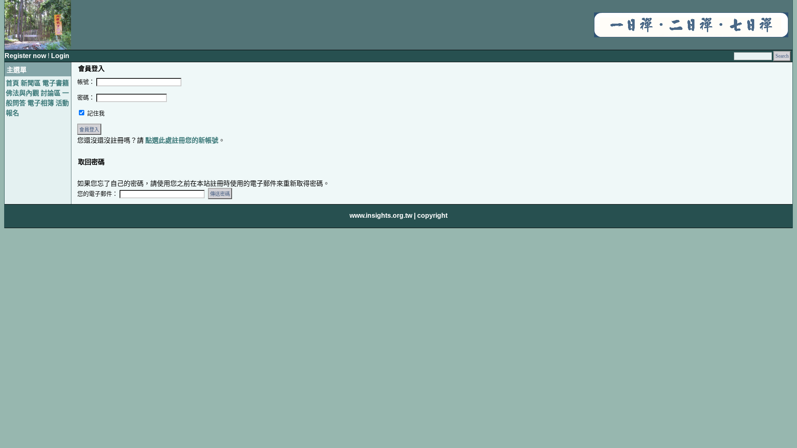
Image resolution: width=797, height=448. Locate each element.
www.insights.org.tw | (383, 215)
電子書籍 (55, 83)
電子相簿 (40, 103)
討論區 (51, 93)
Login (60, 55)
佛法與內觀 (22, 93)
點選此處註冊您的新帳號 (181, 140)
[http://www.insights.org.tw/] (691, 35)
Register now (26, 55)
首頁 (12, 83)
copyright (432, 215)
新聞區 (31, 83)
